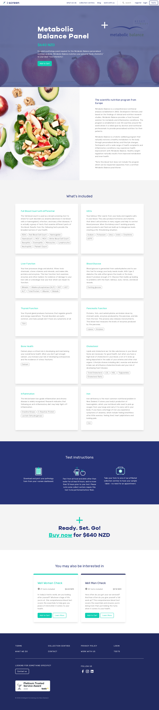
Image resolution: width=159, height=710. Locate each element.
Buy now (60, 535)
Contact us (22, 671)
